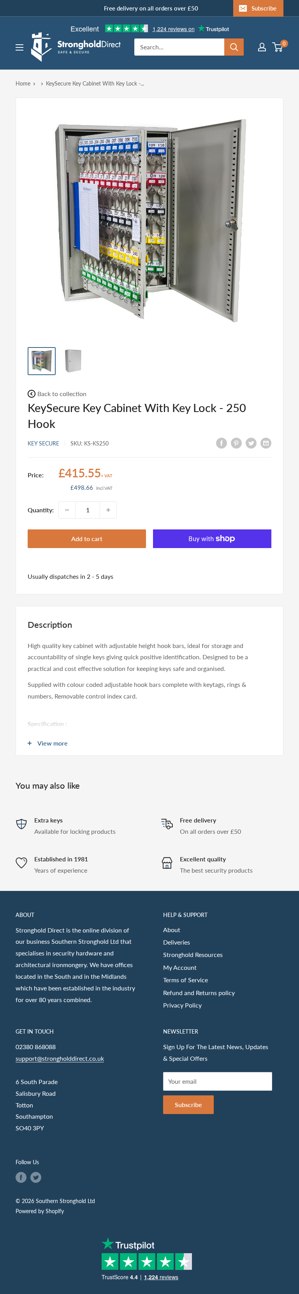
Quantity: (41, 509)
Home (23, 83)
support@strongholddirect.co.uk (60, 1058)
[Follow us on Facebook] (21, 1177)
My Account (180, 967)
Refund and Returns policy (199, 992)
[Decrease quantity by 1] (67, 510)
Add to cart (86, 538)
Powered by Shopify (40, 1211)
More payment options (212, 557)
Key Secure (43, 443)
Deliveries (176, 942)
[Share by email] (265, 443)
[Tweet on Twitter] (251, 443)
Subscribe (264, 8)
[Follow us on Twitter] (35, 1177)
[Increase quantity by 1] (108, 510)
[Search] (234, 47)
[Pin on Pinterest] (236, 443)
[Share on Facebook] (221, 443)
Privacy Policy (182, 1005)
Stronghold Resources (193, 954)
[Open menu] (19, 47)
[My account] (262, 47)
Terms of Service (185, 979)
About (171, 929)
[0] (278, 47)
